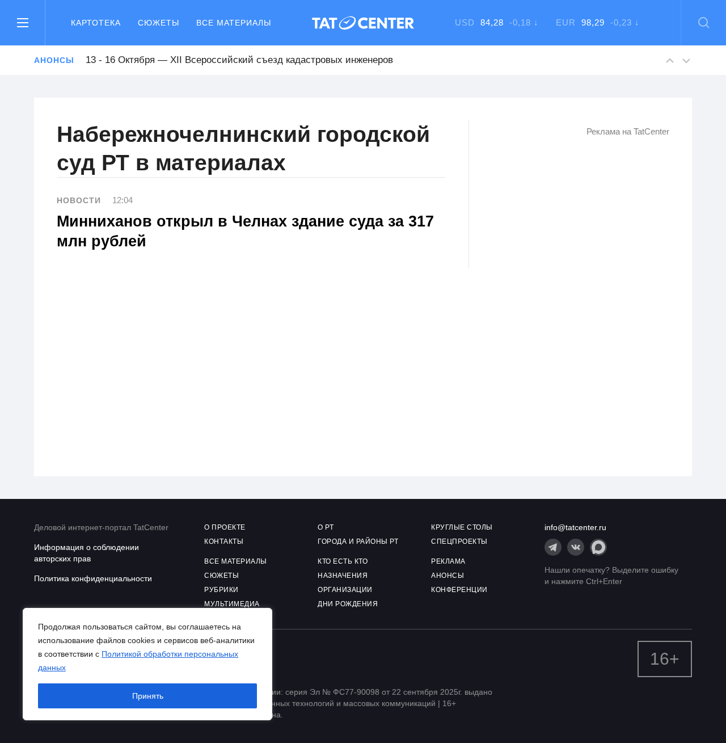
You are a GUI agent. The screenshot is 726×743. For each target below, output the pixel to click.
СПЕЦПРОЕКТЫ (459, 541)
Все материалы (233, 22)
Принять (147, 695)
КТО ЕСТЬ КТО (343, 561)
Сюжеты (158, 22)
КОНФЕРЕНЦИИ (459, 590)
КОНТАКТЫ (223, 541)
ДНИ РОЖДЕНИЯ (348, 604)
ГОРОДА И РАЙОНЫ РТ (358, 541)
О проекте (225, 527)
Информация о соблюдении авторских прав (86, 553)
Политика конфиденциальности (93, 578)
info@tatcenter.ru (575, 527)
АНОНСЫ (447, 576)
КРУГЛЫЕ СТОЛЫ (462, 527)
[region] (147, 664)
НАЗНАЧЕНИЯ (343, 576)
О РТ (326, 527)
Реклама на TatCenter (627, 131)
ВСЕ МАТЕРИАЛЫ (235, 561)
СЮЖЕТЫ (221, 576)
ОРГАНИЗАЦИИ (345, 590)
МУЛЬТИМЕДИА (232, 604)
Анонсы (54, 60)
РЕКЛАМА (448, 561)
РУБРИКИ (221, 590)
